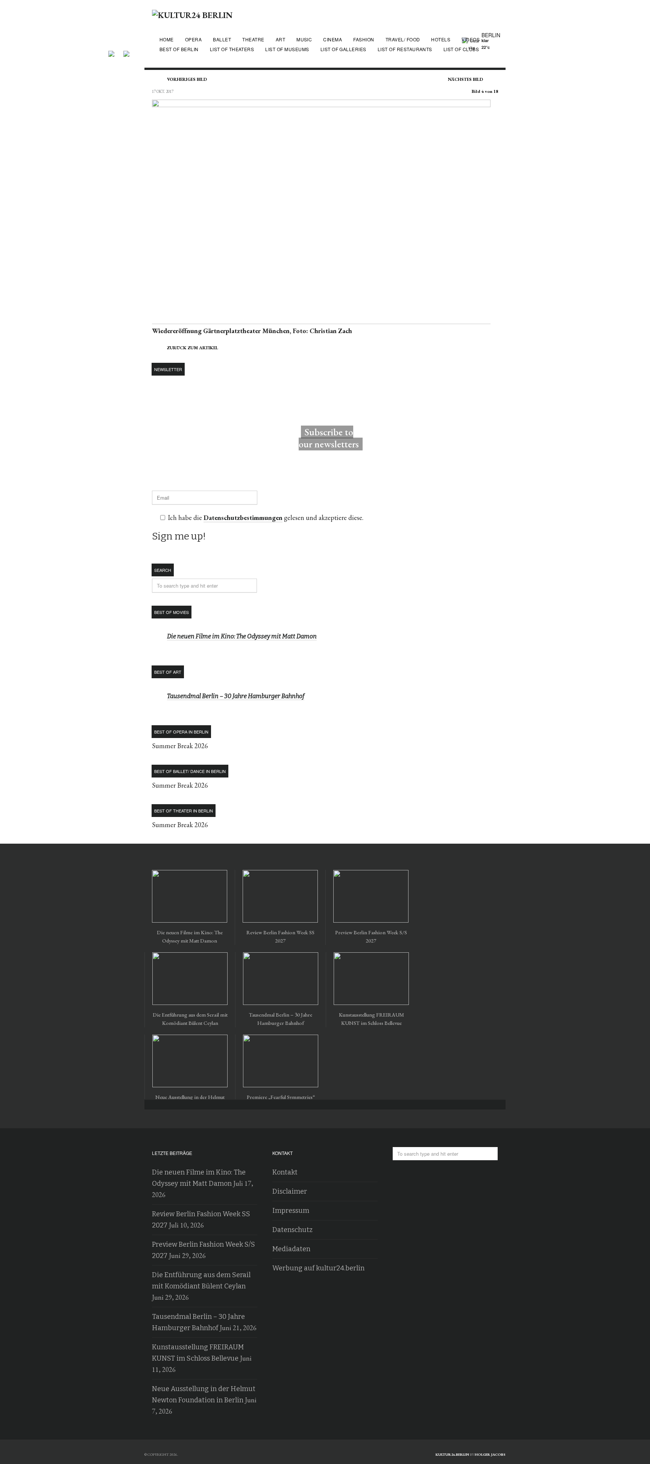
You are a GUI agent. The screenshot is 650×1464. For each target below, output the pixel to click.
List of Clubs (461, 49)
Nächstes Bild (465, 79)
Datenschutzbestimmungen (243, 517)
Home (166, 39)
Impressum (290, 1210)
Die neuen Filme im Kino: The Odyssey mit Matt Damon (242, 636)
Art (280, 39)
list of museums (287, 49)
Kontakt (285, 1172)
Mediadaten (291, 1249)
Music (304, 39)
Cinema (332, 39)
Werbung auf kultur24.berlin (318, 1268)
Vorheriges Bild (187, 79)
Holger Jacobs (490, 1454)
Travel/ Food (403, 39)
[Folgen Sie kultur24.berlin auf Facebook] (115, 51)
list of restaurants (405, 49)
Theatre (253, 39)
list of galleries (343, 49)
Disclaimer (289, 1191)
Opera (193, 39)
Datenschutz (292, 1230)
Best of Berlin (179, 49)
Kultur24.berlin (452, 1454)
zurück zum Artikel (192, 348)
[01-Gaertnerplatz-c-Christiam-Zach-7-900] (321, 319)
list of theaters (232, 49)
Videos (471, 39)
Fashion (363, 39)
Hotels (440, 39)
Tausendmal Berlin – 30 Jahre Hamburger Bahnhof (235, 696)
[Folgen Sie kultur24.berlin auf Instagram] (126, 51)
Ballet (222, 39)
